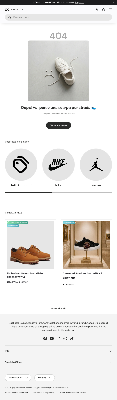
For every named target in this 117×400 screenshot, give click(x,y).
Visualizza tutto (13, 212)
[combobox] (58, 17)
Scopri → (79, 2)
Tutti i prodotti (21, 185)
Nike (58, 185)
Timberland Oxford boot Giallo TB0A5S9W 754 (25, 275)
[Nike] (58, 165)
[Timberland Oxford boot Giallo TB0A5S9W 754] (30, 245)
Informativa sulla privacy (43, 392)
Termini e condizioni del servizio (72, 392)
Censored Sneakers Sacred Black (83, 273)
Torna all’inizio (58, 308)
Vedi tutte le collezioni (17, 141)
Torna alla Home (58, 125)
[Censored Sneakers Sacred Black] (86, 245)
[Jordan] (96, 165)
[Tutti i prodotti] (21, 165)
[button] (103, 9)
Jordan (96, 185)
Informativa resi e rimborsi (16, 392)
